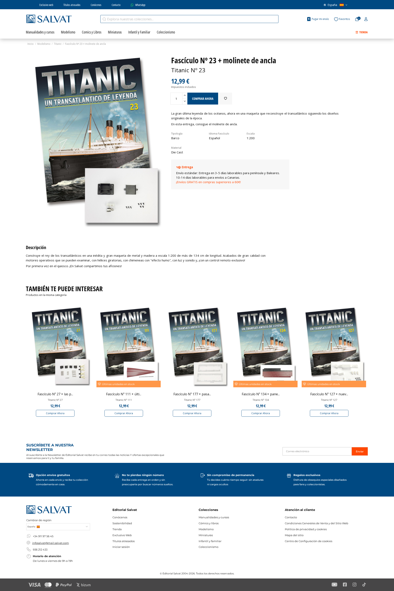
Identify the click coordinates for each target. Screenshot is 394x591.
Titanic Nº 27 (55, 400)
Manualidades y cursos (214, 517)
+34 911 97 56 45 (43, 536)
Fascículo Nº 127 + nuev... (329, 394)
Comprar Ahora (55, 413)
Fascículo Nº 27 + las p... (55, 394)
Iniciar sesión (121, 546)
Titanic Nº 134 (261, 400)
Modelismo (206, 529)
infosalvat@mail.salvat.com (50, 543)
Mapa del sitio (294, 535)
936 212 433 (40, 549)
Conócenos (96, 5)
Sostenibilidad (122, 523)
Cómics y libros (209, 523)
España (332, 5)
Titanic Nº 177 (192, 400)
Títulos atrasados (71, 5)
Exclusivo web (46, 5)
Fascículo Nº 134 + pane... (261, 394)
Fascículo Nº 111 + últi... (123, 394)
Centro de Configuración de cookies (308, 541)
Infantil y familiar (210, 541)
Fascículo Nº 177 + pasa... (192, 394)
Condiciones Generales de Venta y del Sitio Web (316, 523)
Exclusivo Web (122, 535)
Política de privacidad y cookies (306, 529)
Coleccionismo (208, 546)
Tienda (117, 529)
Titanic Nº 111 (124, 400)
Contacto (116, 5)
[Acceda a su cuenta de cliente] (366, 19)
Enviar (360, 451)
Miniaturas (206, 535)
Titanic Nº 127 (329, 400)
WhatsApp (140, 5)
